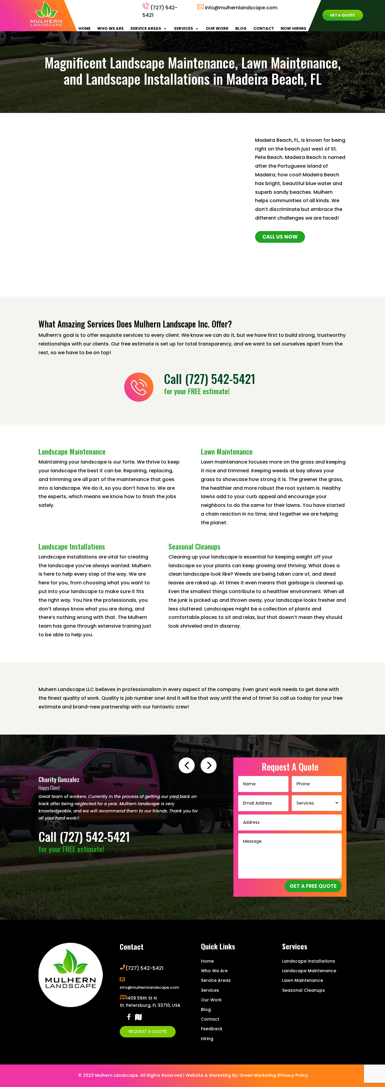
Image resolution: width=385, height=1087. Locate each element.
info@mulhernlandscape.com (241, 7)
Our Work (217, 28)
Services (183, 28)
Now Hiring (293, 28)
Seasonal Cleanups (303, 990)
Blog (241, 28)
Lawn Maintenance (302, 980)
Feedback (212, 1029)
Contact (263, 28)
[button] (187, 765)
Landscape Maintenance (309, 971)
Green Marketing (257, 1075)
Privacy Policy (293, 1075)
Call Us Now (280, 236)
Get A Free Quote (313, 886)
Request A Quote (148, 1031)
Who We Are (110, 28)
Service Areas (145, 28)
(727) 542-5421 (220, 379)
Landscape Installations (308, 961)
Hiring (207, 1039)
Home (85, 28)
